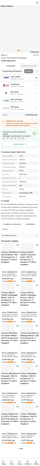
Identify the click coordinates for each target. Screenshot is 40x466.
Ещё (21, 449)
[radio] (36, 78)
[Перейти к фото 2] (20, 50)
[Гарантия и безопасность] (36, 235)
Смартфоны (30, 224)
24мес (28, 71)
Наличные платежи (29, 66)
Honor (3, 55)
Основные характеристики (13, 152)
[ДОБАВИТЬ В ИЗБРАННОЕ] (37, 3)
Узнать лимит (19, 144)
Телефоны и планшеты (12, 224)
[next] (37, 71)
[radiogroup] (20, 93)
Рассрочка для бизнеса (12, 71)
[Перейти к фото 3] (22, 50)
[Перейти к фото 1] (18, 50)
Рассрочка (10, 66)
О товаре (5, 201)
